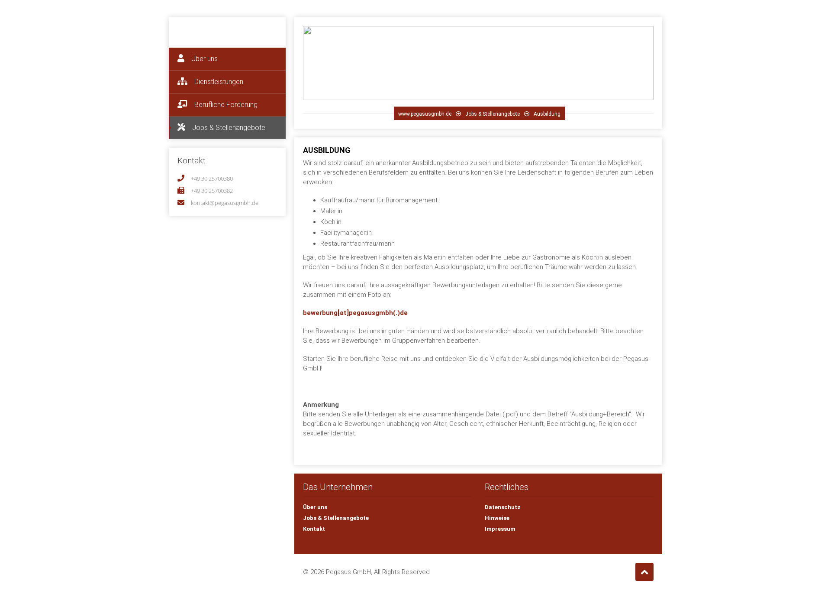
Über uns (204, 59)
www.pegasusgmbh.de (424, 114)
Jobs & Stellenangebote (227, 127)
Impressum (500, 529)
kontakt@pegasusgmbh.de (224, 203)
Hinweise (497, 518)
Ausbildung (547, 114)
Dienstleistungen (218, 82)
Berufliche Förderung (225, 105)
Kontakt (314, 529)
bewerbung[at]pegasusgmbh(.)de (355, 313)
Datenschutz (503, 507)
